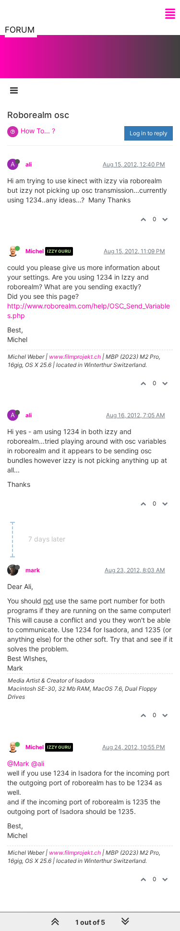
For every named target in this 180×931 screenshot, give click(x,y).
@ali (37, 763)
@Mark (18, 763)
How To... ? (38, 131)
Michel (34, 251)
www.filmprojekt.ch (75, 356)
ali (28, 164)
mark (32, 570)
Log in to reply (149, 133)
